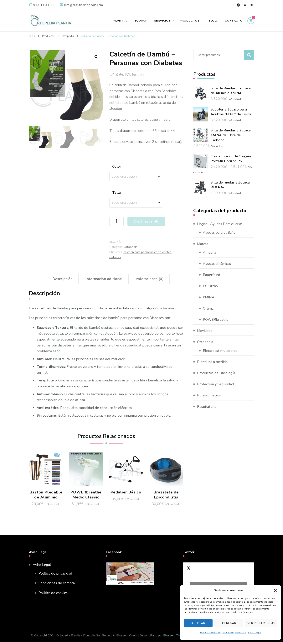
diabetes (115, 257)
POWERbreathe (216, 319)
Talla (116, 192)
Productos (189, 20)
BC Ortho (210, 286)
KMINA (208, 297)
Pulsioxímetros (209, 395)
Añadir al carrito (86, 468)
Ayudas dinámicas (217, 263)
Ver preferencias (261, 623)
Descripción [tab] (63, 279)
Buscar (249, 55)
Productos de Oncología (216, 373)
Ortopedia (130, 247)
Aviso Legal (254, 632)
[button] (275, 590)
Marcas (202, 244)
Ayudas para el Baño (219, 232)
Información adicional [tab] (104, 279)
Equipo (140, 20)
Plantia (120, 20)
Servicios (162, 20)
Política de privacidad (234, 632)
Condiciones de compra (57, 583)
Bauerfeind (211, 274)
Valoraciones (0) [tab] (150, 279)
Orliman (209, 308)
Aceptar (198, 623)
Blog (213, 20)
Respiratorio (206, 406)
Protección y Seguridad (215, 384)
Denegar (229, 623)
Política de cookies (210, 632)
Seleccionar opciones (46, 468)
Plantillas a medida (212, 362)
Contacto (234, 20)
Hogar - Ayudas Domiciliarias (220, 224)
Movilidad (205, 330)
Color (116, 166)
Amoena (209, 252)
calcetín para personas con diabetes (147, 252)
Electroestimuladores (220, 350)
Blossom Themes (175, 635)
